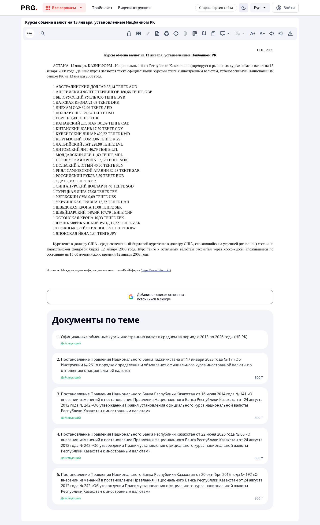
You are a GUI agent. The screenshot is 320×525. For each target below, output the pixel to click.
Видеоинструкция (134, 7)
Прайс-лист (102, 7)
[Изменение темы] (243, 7)
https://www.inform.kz (156, 270)
